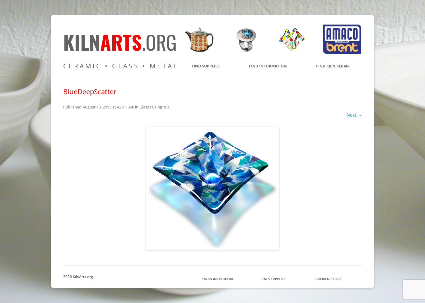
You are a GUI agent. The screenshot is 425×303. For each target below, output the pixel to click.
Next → (354, 115)
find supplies (206, 66)
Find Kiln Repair (333, 66)
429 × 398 (125, 107)
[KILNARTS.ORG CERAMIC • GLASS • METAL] (244, 51)
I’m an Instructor (217, 279)
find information (268, 66)
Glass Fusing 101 (154, 107)
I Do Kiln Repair (328, 279)
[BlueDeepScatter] (212, 188)
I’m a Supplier (274, 279)
